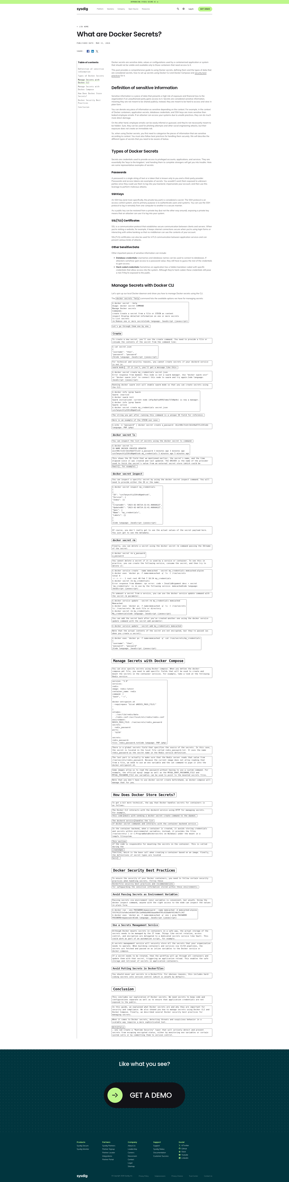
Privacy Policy (144, 1176)
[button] (100, 9)
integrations (107, 1156)
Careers (131, 1152)
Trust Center (193, 1176)
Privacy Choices (177, 1176)
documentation (159, 1152)
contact (131, 1159)
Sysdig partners (108, 1145)
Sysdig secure (83, 1145)
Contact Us (208, 1176)
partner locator (108, 1152)
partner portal (108, 1159)
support (156, 1145)
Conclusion (83, 107)
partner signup (108, 1149)
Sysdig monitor (83, 1149)
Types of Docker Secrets (91, 76)
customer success (161, 1156)
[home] (82, 9)
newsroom (132, 1156)
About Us (131, 1145)
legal (130, 1163)
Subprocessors (160, 1176)
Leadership (132, 1149)
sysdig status (158, 1149)
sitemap (131, 1166)
